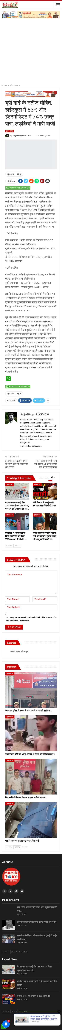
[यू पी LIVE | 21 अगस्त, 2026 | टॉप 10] (8, 999)
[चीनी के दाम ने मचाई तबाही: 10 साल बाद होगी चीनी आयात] (45, 491)
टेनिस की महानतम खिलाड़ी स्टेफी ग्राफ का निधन (36, 922)
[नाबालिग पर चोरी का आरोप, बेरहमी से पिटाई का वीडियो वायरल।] (31, 733)
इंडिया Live (9, 131)
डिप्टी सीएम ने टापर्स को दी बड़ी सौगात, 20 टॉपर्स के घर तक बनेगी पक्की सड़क (45, 463)
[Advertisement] (31, 50)
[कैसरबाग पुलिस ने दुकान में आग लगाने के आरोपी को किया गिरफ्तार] (31, 690)
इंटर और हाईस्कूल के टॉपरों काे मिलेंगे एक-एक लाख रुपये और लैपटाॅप (16, 463)
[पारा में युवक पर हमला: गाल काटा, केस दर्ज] (31, 820)
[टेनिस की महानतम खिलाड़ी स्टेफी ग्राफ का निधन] (8, 925)
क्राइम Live (10, 673)
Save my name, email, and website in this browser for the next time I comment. (31, 619)
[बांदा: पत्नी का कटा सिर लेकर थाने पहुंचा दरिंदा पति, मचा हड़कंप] (8, 910)
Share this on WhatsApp (19, 188)
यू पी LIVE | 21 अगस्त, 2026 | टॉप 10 (33, 996)
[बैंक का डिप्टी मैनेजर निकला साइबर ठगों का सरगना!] (31, 777)
